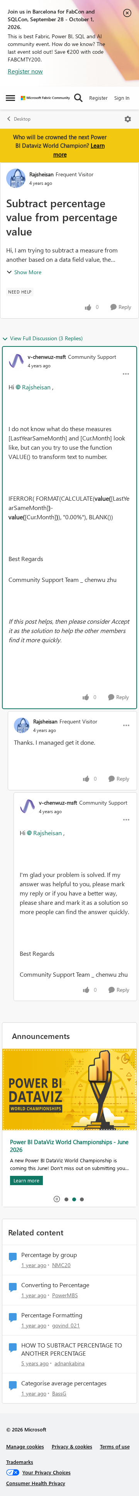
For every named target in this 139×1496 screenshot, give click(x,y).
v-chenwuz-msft (47, 356)
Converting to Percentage (55, 1285)
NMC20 (61, 1265)
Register (98, 97)
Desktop (22, 119)
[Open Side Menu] (10, 98)
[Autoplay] (57, 1199)
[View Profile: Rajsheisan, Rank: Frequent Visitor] (15, 178)
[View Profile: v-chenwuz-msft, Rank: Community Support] (16, 361)
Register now (25, 71)
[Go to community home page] (45, 98)
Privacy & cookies (72, 1446)
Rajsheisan (41, 174)
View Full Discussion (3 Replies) (46, 338)
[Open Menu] (127, 119)
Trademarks (19, 1461)
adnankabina (69, 1363)
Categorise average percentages (64, 1383)
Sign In (121, 97)
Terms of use (115, 1446)
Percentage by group (49, 1255)
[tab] (66, 1199)
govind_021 (66, 1325)
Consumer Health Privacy (35, 1483)
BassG (59, 1393)
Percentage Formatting (51, 1315)
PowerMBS (65, 1295)
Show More (27, 272)
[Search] (78, 97)
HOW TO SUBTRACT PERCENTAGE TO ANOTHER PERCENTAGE (71, 1349)
